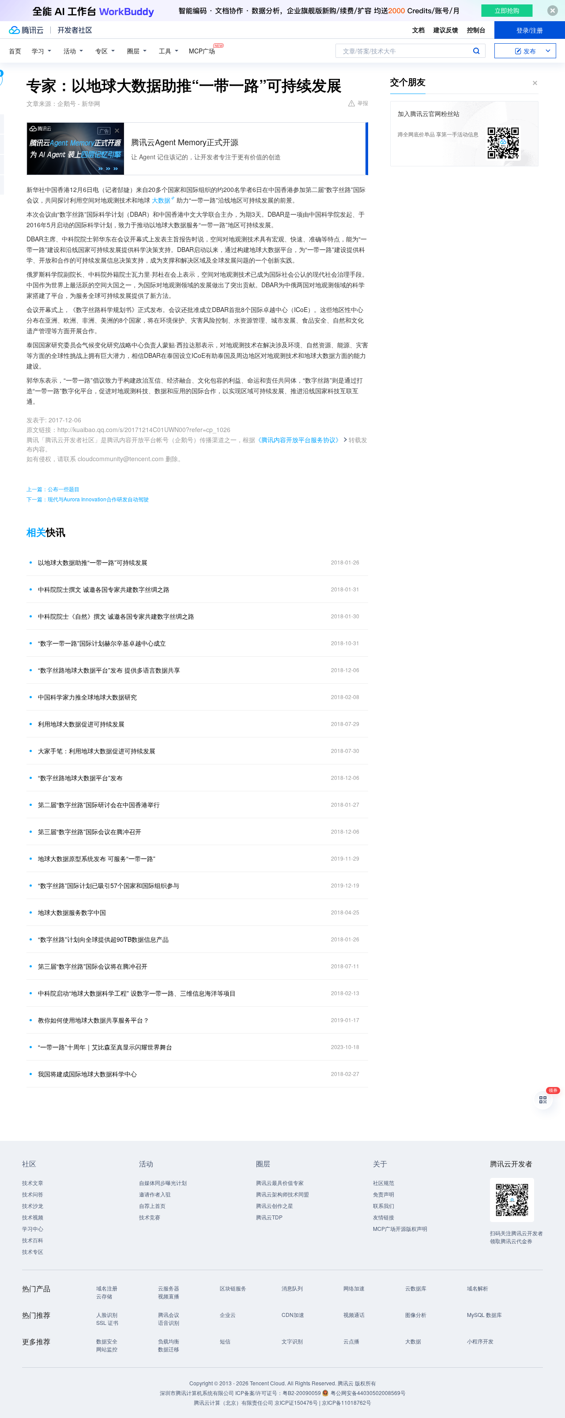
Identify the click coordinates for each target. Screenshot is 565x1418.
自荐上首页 (152, 1205)
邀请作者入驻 (155, 1194)
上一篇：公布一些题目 (52, 489)
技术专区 (32, 1251)
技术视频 (32, 1217)
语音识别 (168, 1322)
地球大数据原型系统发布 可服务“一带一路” (96, 858)
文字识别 (292, 1341)
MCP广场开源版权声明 (400, 1228)
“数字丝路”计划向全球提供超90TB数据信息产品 (103, 939)
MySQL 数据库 (484, 1314)
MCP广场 (202, 50)
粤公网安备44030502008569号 (368, 1392)
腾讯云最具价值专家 (280, 1182)
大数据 (161, 200)
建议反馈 (445, 29)
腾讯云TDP (269, 1217)
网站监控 (106, 1349)
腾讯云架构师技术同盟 (282, 1194)
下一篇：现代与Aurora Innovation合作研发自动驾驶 (87, 499)
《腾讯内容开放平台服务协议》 (298, 439)
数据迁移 (168, 1349)
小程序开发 (480, 1341)
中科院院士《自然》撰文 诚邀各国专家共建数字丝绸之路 (116, 616)
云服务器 (168, 1288)
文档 (418, 29)
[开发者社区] (75, 30)
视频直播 (168, 1296)
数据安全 (106, 1341)
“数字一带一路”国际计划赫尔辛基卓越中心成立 (102, 643)
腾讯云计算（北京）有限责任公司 (233, 1402)
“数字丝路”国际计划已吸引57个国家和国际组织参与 (108, 885)
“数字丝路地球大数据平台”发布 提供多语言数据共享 (109, 670)
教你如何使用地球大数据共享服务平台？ (93, 1020)
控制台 (476, 29)
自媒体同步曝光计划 (163, 1182)
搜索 (476, 50)
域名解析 (477, 1288)
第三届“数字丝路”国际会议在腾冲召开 (89, 831)
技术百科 (32, 1240)
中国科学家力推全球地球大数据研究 (87, 696)
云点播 (351, 1341)
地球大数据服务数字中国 (72, 912)
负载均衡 (168, 1341)
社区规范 (383, 1182)
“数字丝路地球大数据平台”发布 (80, 777)
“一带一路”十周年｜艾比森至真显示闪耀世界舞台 (105, 1046)
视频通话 (354, 1314)
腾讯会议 (168, 1314)
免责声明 (383, 1194)
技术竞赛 (149, 1217)
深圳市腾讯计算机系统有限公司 (197, 1392)
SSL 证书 (107, 1322)
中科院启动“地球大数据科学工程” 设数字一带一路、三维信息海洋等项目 (137, 993)
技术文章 (32, 1182)
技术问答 (32, 1194)
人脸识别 (106, 1314)
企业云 (228, 1314)
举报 (363, 102)
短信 (225, 1341)
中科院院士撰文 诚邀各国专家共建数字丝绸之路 (104, 589)
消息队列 (292, 1288)
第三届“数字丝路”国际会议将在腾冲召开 (92, 966)
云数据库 (415, 1288)
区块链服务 (233, 1288)
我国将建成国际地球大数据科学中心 (87, 1073)
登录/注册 (529, 30)
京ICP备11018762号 (346, 1402)
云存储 (104, 1296)
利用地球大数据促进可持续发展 (81, 723)
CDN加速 (293, 1314)
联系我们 (383, 1205)
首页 (15, 50)
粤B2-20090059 (302, 1392)
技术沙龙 (32, 1205)
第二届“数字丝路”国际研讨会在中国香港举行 (99, 804)
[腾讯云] (26, 30)
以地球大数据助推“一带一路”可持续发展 (92, 562)
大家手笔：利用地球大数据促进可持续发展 (96, 750)
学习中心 (32, 1228)
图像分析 (415, 1314)
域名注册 (106, 1288)
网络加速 (354, 1288)
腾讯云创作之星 (274, 1205)
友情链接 (383, 1217)
